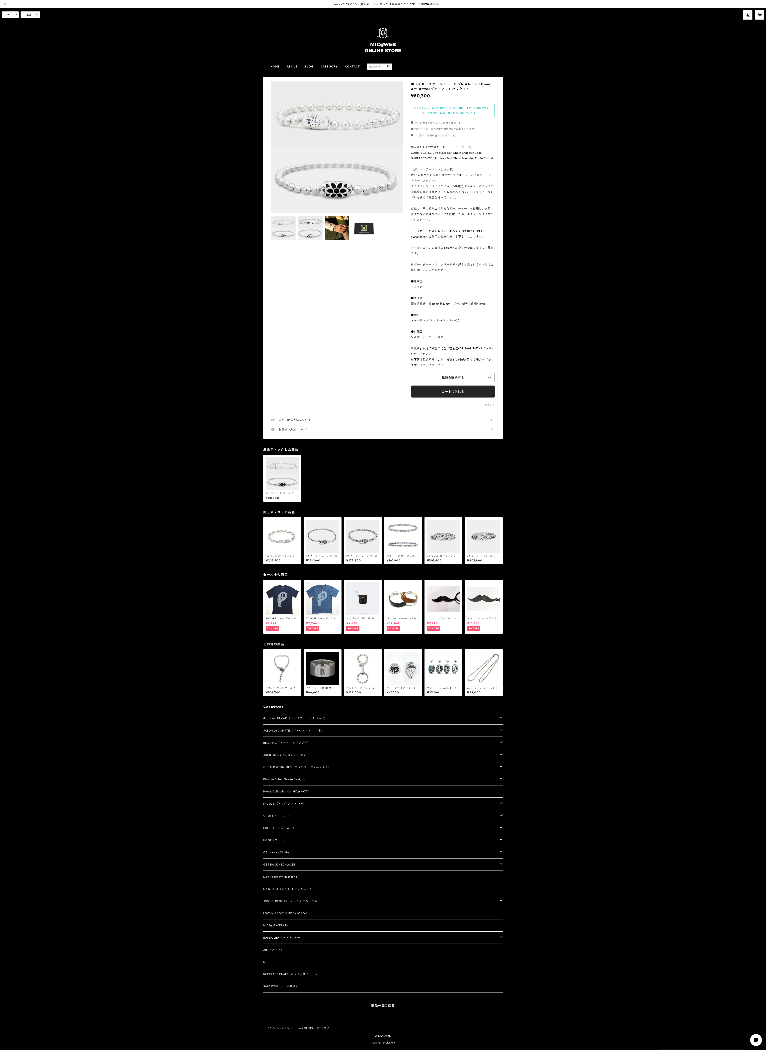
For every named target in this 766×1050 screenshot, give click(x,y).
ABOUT (292, 66)
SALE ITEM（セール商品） (281, 986)
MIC (265, 962)
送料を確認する (452, 122)
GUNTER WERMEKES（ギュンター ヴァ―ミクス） (297, 767)
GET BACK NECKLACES (279, 864)
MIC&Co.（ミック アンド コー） (284, 803)
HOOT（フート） (274, 840)
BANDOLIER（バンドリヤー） (283, 937)
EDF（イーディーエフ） (279, 828)
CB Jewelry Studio (276, 852)
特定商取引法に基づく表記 (313, 1028)
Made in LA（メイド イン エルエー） (287, 889)
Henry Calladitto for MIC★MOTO (286, 791)
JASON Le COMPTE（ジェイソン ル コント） (293, 730)
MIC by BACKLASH (275, 925)
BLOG (309, 66)
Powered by (378, 1042)
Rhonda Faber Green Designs (284, 779)
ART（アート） (273, 950)
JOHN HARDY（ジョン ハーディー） (287, 755)
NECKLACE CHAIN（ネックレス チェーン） (292, 974)
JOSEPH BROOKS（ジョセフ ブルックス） (291, 901)
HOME (275, 66)
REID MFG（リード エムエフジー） (286, 743)
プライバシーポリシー (279, 1028)
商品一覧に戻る (383, 1005)
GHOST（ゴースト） (277, 816)
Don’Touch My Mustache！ (281, 876)
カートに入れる (453, 392)
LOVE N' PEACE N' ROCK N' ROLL (285, 913)
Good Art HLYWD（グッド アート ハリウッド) (294, 718)
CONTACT (352, 66)
